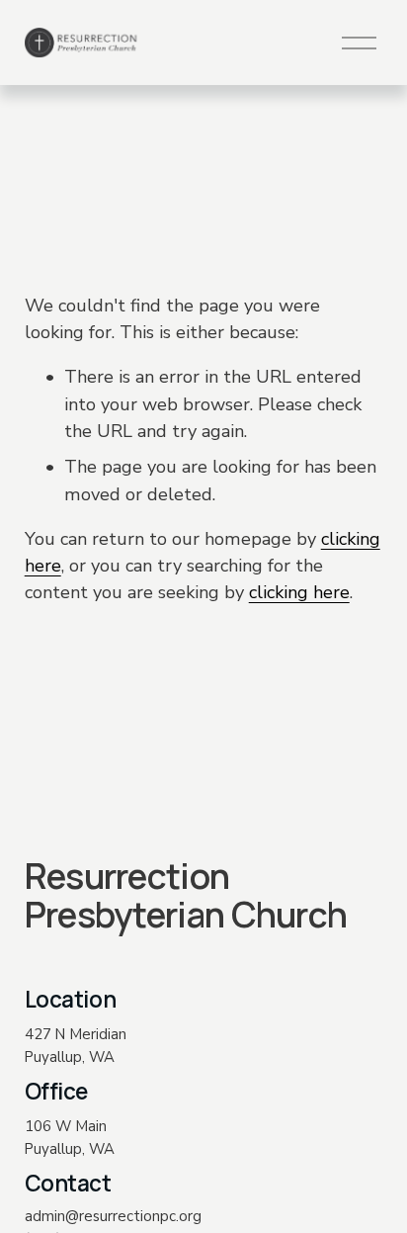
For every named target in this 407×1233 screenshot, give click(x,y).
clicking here (299, 592)
